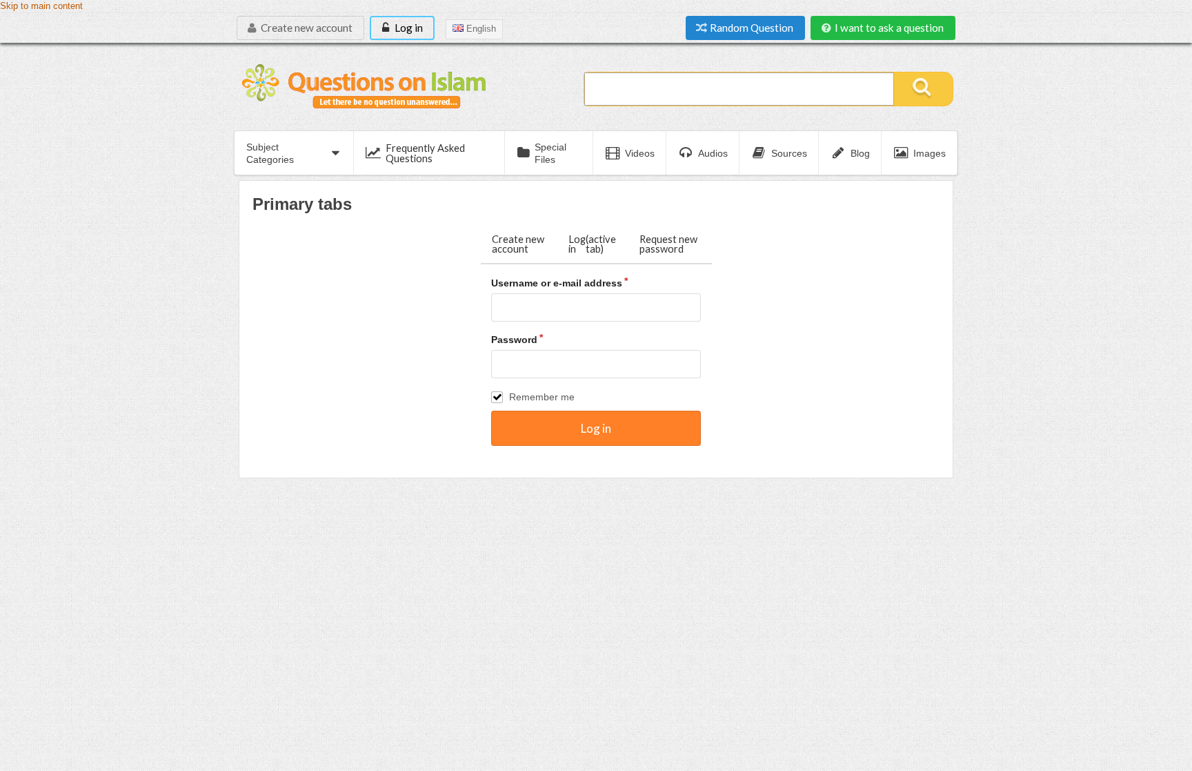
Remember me (542, 396)
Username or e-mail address (556, 283)
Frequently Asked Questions (425, 152)
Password (514, 339)
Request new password (668, 244)
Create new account (305, 27)
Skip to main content (41, 6)
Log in (408, 27)
